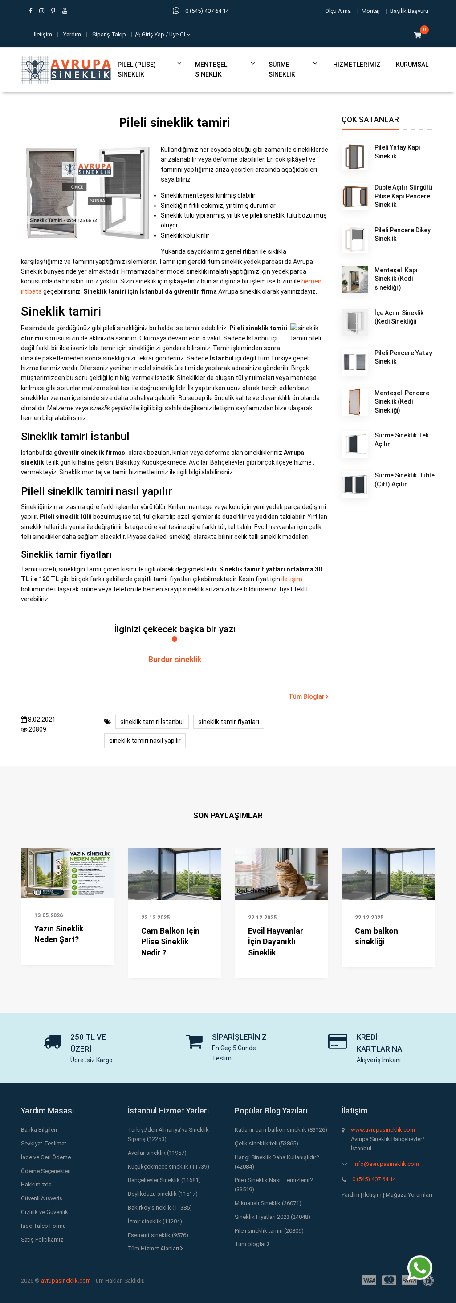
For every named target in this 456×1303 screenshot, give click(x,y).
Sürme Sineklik (282, 69)
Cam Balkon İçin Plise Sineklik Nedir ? (170, 942)
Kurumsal (412, 64)
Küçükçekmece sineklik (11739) (168, 1166)
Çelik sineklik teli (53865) (266, 1143)
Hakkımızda (36, 1184)
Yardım (72, 34)
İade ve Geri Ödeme (46, 1157)
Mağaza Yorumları (409, 1194)
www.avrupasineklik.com (383, 1129)
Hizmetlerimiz (356, 64)
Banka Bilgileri (39, 1129)
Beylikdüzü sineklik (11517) (163, 1193)
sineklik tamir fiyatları (228, 721)
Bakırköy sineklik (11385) (160, 1207)
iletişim (291, 579)
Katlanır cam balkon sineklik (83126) (281, 1129)
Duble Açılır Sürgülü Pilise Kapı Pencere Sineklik (403, 196)
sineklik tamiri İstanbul (152, 721)
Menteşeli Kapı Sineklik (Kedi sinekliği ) (396, 279)
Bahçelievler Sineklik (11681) (164, 1180)
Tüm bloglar (251, 1244)
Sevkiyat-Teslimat (43, 1143)
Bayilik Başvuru (409, 11)
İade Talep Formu (43, 1225)
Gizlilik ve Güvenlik (44, 1212)
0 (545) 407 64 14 (374, 1179)
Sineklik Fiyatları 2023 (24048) (272, 1217)
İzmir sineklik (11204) (155, 1221)
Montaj (370, 11)
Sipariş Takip (109, 34)
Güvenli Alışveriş (41, 1198)
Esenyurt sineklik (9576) (158, 1235)
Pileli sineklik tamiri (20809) (269, 1230)
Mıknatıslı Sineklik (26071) (268, 1203)
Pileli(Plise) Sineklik (137, 69)
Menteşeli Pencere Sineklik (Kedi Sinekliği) (402, 401)
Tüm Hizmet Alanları (154, 1248)
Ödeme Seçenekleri (46, 1171)
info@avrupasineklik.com (386, 1164)
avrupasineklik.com (66, 1280)
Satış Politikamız (42, 1239)
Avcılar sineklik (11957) (157, 1152)
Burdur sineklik (174, 659)
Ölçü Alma (338, 11)
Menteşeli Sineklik (212, 69)
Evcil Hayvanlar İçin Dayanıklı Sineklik (275, 942)
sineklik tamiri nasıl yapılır (145, 740)
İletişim (43, 34)
